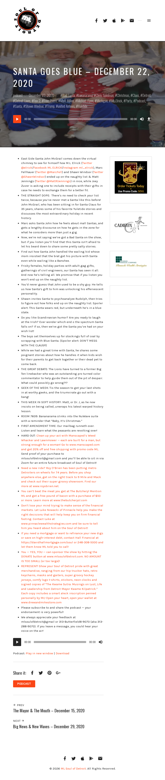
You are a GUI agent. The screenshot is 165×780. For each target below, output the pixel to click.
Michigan (102, 100)
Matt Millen (67, 100)
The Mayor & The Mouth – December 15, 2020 (49, 710)
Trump (51, 106)
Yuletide (82, 106)
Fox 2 (37, 100)
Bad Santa (68, 95)
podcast (18, 95)
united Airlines (66, 106)
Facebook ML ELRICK (47, 167)
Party (128, 100)
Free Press (50, 100)
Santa (18, 106)
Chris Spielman (105, 95)
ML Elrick (116, 100)
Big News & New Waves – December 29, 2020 (48, 726)
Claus (135, 95)
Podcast (140, 100)
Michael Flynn (85, 100)
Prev (20, 705)
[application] (82, 119)
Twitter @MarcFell (49, 172)
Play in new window (39, 653)
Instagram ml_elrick (78, 167)
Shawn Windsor (34, 106)
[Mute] (142, 119)
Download (62, 653)
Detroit (146, 95)
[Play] (17, 119)
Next (17, 721)
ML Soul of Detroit (73, 768)
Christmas (123, 95)
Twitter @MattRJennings (53, 181)
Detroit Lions (22, 100)
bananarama (85, 95)
